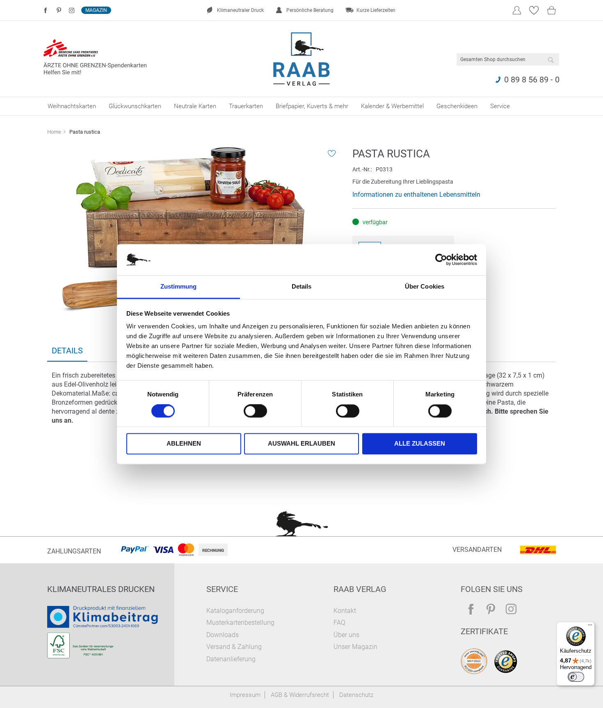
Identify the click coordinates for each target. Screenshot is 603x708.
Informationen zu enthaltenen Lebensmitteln (416, 194)
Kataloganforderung (235, 611)
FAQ (339, 622)
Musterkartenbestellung (240, 622)
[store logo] (302, 59)
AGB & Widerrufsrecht (300, 695)
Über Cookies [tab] (424, 286)
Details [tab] (302, 286)
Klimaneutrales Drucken (101, 589)
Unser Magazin (355, 647)
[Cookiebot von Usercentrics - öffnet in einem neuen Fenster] (441, 259)
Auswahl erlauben (301, 443)
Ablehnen (184, 443)
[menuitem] (71, 106)
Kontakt (344, 611)
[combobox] (508, 59)
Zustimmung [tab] (178, 286)
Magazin (96, 10)
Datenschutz (356, 695)
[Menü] (590, 627)
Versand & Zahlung (234, 647)
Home (54, 132)
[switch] (255, 411)
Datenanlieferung (231, 659)
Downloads (222, 635)
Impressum (245, 695)
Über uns (346, 635)
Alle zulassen (419, 443)
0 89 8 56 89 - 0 (532, 79)
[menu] (301, 106)
